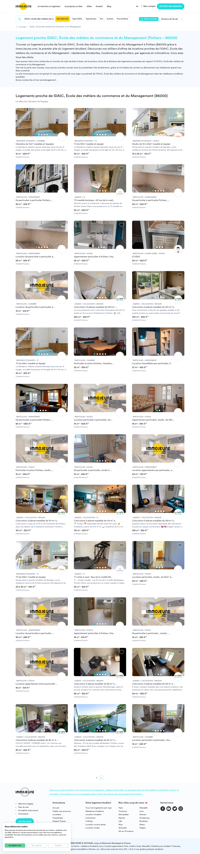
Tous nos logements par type (98, 808)
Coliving (89, 821)
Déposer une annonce (170, 6)
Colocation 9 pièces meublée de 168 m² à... (153, 521)
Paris (121, 808)
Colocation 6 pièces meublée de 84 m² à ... (95, 684)
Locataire (57, 815)
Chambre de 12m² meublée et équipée (35, 144)
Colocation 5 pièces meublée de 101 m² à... (37, 521)
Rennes (142, 815)
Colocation (90, 818)
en (137, 6)
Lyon (141, 811)
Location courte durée (95, 825)
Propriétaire (58, 818)
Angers (142, 828)
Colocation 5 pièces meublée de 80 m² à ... (37, 740)
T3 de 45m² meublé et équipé (30, 363)
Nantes (122, 818)
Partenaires (23, 814)
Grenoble (123, 828)
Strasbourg (144, 818)
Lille (120, 821)
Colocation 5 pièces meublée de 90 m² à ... (95, 740)
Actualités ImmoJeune (28, 810)
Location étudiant (93, 815)
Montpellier (124, 815)
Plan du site (23, 807)
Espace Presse (59, 821)
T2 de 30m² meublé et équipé (89, 144)
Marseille (143, 808)
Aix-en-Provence (126, 831)
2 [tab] (39, 134)
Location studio (92, 828)
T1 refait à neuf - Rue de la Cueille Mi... (93, 577)
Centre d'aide (24, 821)
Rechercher (62, 19)
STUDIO (136, 257)
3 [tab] (41, 134)
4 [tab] (44, 134)
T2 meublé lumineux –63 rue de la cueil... (94, 200)
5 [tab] (47, 134)
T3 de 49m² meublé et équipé (30, 577)
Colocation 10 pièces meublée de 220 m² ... (95, 307)
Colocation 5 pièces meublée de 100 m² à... (153, 307)
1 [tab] (36, 134)
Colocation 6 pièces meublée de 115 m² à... (95, 521)
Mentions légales (25, 804)
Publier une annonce (62, 811)
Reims (142, 825)
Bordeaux (143, 821)
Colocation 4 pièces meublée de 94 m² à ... (153, 684)
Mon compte (149, 6)
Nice (121, 825)
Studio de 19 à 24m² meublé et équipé (151, 144)
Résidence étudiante (94, 811)
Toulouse (123, 811)
